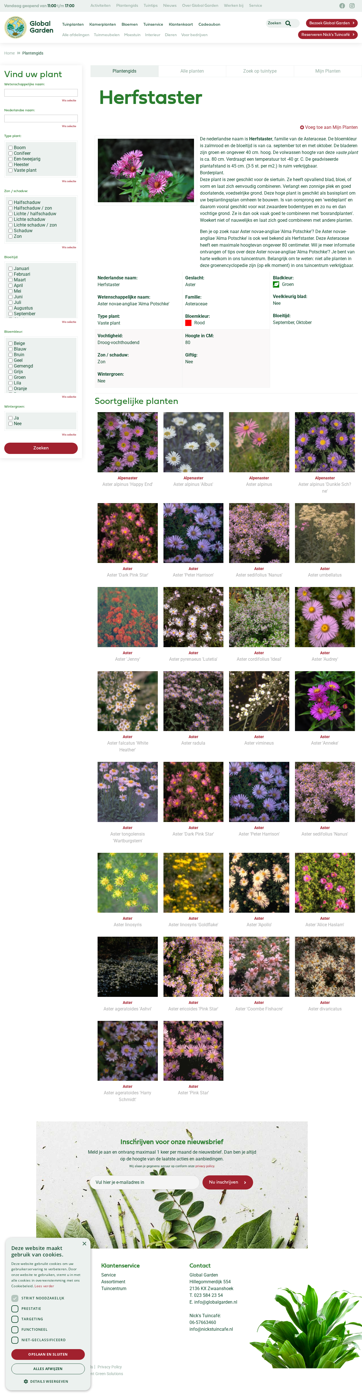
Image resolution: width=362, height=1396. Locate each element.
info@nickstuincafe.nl (211, 1329)
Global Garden (203, 1275)
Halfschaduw (27, 203)
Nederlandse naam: (19, 110)
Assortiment (113, 1281)
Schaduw (23, 231)
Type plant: (12, 136)
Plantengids (124, 71)
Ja (16, 418)
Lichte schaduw (29, 219)
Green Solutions (109, 1373)
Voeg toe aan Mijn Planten (331, 127)
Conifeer (22, 153)
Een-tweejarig (27, 159)
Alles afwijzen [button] (48, 1368)
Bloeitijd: (11, 257)
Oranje (20, 389)
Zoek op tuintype (260, 71)
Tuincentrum (113, 1288)
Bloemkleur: (13, 331)
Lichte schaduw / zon (35, 225)
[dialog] (48, 1314)
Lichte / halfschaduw (35, 214)
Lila (17, 383)
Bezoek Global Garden (329, 23)
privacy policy (204, 1166)
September (24, 314)
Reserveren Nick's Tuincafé (325, 35)
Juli (17, 303)
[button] (48, 1381)
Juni (18, 297)
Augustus (23, 308)
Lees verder (44, 1286)
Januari (21, 269)
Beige (19, 343)
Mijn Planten (328, 71)
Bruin (19, 355)
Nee (17, 424)
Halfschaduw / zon (33, 208)
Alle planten (192, 71)
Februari (22, 274)
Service (108, 1275)
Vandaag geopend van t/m (39, 6)
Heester (21, 165)
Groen (20, 377)
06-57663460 (202, 1322)
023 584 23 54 (208, 1295)
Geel (18, 360)
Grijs (18, 372)
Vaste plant (25, 170)
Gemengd (23, 366)
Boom (20, 148)
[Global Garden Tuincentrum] (15, 27)
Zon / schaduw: (16, 191)
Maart (20, 280)
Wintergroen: (14, 406)
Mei (17, 291)
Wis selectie (69, 100)
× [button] (84, 1244)
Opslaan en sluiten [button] (48, 1354)
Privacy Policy (110, 1367)
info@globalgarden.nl (215, 1302)
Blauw (20, 349)
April (18, 286)
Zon (18, 236)
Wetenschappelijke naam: (24, 84)
